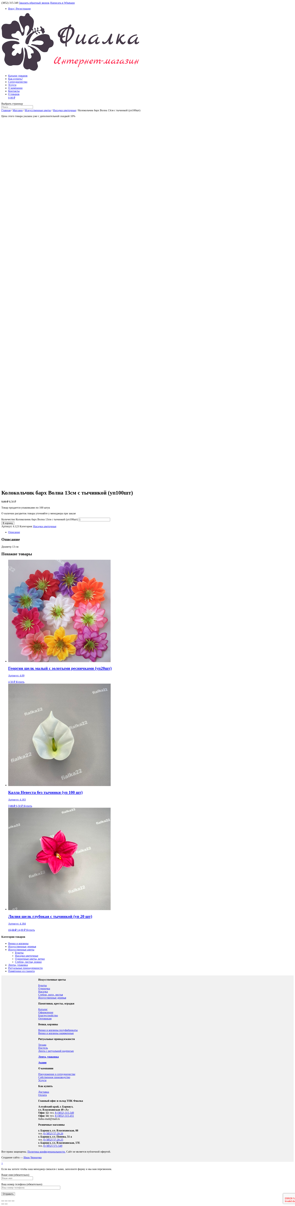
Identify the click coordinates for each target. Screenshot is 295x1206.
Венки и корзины (18, 943)
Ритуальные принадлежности (25, 968)
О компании (15, 88)
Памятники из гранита (21, 971)
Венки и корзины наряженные (56, 1033)
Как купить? (15, 78)
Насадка (43, 991)
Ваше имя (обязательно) (15, 1174)
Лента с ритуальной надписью (56, 1051)
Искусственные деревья (22, 946)
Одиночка (44, 988)
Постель (43, 1047)
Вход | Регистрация (19, 8)
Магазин (18, 110)
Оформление (45, 1012)
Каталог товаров (17, 75)
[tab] (151, 532)
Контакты (14, 91)
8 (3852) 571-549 (52, 1145)
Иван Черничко (33, 1157)
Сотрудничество (17, 81)
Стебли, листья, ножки (28, 961)
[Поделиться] (6, 1200)
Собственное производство (54, 1077)
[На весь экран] (9, 1200)
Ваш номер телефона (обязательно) (21, 1184)
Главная (6, 110)
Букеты (19, 952)
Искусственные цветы (38, 110)
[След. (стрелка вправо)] (6, 1203)
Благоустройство (48, 1015)
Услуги (12, 84)
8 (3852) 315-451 (64, 1115)
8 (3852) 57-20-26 (53, 1133)
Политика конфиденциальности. (46, 1151)
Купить (20, 681)
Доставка (43, 1091)
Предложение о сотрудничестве (56, 1074)
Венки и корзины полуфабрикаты (58, 1030)
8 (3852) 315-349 (64, 1112)
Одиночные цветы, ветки (30, 958)
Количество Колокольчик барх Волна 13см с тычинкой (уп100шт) (39, 519)
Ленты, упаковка (18, 965)
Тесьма (42, 1044)
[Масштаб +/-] (13, 1200)
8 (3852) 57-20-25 (53, 1139)
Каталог (43, 1009)
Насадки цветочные (64, 110)
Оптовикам (45, 1018)
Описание (14, 532)
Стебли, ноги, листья (50, 994)
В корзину (8, 523)
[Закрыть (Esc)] (2, 1200)
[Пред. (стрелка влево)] (2, 1203)
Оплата (42, 1095)
